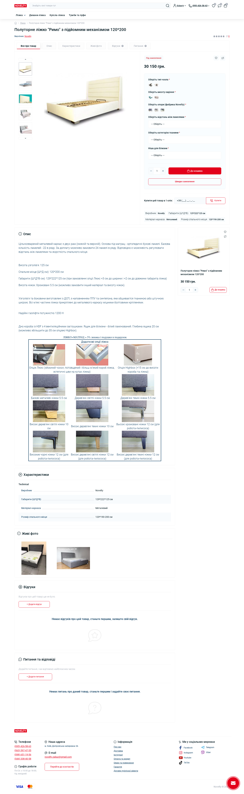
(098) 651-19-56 (22, 754)
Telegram (210, 747)
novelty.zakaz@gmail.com (58, 757)
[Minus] (151, 171)
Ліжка (19, 15)
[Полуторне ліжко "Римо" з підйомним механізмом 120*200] (33, 558)
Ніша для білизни (158, 148)
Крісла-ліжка (57, 15)
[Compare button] (222, 58)
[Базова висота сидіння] (150, 97)
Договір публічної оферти (126, 771)
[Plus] (163, 171)
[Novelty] (67, 730)
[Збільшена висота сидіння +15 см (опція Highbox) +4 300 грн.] (156, 97)
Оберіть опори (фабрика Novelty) (167, 104)
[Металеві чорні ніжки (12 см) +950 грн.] (162, 110)
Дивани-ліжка (37, 15)
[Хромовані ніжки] (150, 110)
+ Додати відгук (34, 604)
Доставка (118, 751)
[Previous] (25, 59)
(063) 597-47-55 (22, 750)
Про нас (117, 747)
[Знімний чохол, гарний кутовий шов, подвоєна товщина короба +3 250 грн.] (156, 85)
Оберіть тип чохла (159, 79)
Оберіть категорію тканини (164, 132)
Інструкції (118, 755)
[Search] (167, 5)
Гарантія (118, 767)
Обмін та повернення (124, 763)
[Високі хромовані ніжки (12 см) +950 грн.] (156, 110)
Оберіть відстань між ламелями (167, 117)
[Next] (25, 138)
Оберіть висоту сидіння (162, 92)
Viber (208, 752)
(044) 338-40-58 (22, 758)
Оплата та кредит (122, 759)
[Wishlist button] (216, 58)
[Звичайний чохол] (150, 85)
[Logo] (20, 6)
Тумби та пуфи (77, 15)
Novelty (28, 36)
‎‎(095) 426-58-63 (22, 746)
